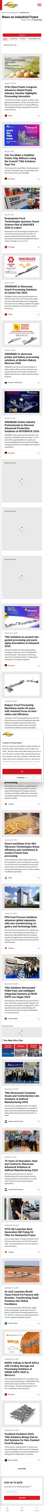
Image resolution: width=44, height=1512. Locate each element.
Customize (21, 777)
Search (22, 1510)
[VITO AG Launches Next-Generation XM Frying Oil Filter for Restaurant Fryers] (22, 1225)
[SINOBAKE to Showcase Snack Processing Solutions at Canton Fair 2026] (22, 285)
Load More (22, 1468)
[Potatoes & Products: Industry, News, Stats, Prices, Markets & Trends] (11, 5)
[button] (40, 1050)
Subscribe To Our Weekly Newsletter (17, 1487)
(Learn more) (38, 20)
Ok (22, 771)
